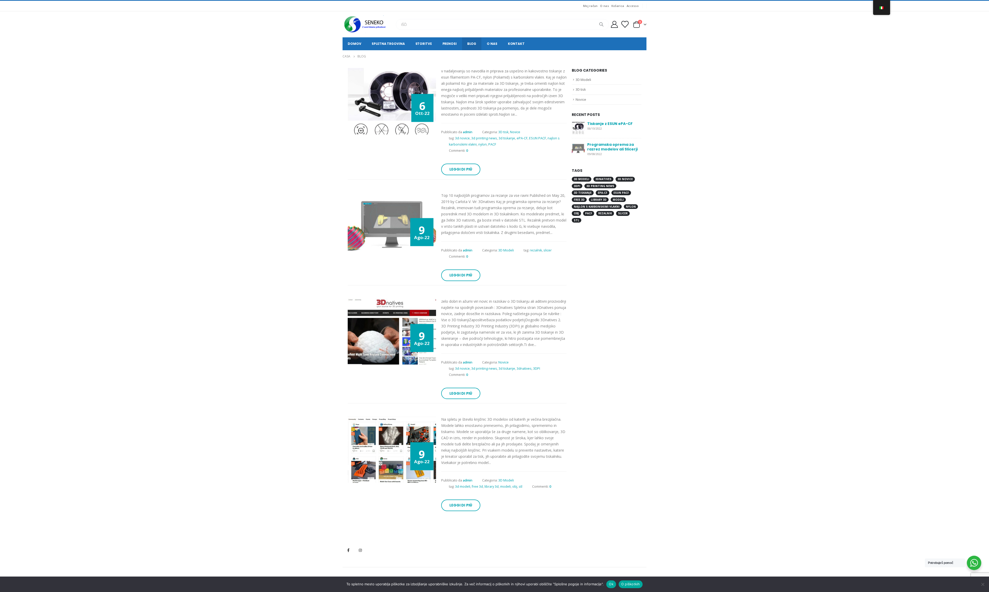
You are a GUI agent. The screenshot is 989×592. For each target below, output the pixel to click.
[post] (578, 127)
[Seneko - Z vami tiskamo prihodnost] (366, 24)
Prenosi (449, 43)
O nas (604, 6)
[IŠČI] (601, 24)
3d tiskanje (507, 138)
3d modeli (462, 486)
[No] (982, 584)
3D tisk (503, 132)
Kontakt (516, 43)
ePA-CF (522, 138)
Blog (471, 43)
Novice (515, 132)
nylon (482, 144)
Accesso (633, 6)
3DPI (536, 368)
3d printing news (484, 138)
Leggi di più (460, 169)
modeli (505, 486)
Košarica (617, 6)
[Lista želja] (625, 24)
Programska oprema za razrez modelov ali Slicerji (612, 147)
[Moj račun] (614, 24)
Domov (354, 43)
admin (467, 132)
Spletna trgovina (388, 43)
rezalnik (536, 250)
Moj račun (590, 6)
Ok (611, 584)
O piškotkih (630, 584)
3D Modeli (506, 250)
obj (514, 486)
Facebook (348, 550)
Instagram (360, 550)
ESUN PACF (537, 138)
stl (520, 486)
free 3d (477, 486)
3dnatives (524, 368)
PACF (492, 144)
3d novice (462, 138)
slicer (547, 250)
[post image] (392, 101)
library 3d (491, 486)
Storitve (423, 43)
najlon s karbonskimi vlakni (597, 206)
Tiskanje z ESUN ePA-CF (610, 123)
